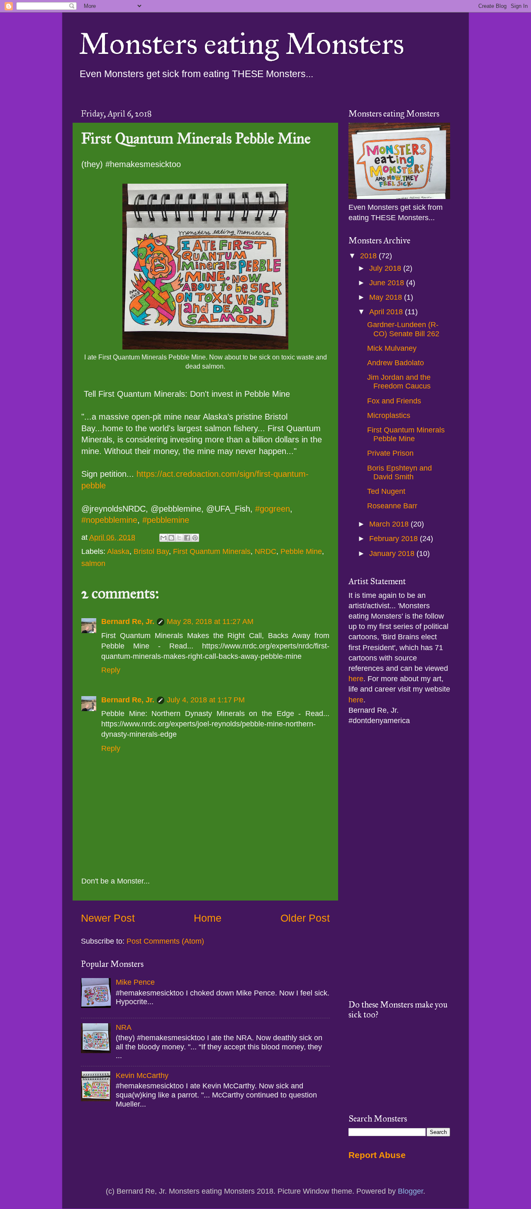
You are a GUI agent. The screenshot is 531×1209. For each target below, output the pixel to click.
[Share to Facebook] (187, 538)
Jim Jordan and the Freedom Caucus (399, 382)
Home (208, 918)
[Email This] (163, 538)
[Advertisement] (399, 862)
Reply (110, 670)
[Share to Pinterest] (195, 538)
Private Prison (390, 453)
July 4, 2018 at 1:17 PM (206, 700)
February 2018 (394, 538)
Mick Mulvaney (392, 348)
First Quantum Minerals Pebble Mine (406, 434)
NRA (124, 1027)
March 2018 (390, 524)
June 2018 (387, 283)
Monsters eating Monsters (241, 44)
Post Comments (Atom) (165, 941)
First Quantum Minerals (212, 551)
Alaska (118, 551)
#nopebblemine (109, 519)
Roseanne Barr (392, 506)
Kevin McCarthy (142, 1075)
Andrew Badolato (395, 363)
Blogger (410, 1191)
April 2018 (387, 312)
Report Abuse (377, 1155)
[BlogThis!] (171, 538)
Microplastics (388, 415)
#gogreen (272, 508)
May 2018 (386, 297)
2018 (369, 256)
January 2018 (393, 553)
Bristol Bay (151, 551)
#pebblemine (165, 519)
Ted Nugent (386, 491)
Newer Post (108, 918)
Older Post (305, 918)
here (355, 679)
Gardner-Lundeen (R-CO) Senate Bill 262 (403, 329)
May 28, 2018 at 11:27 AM (210, 621)
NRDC (265, 551)
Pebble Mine (301, 551)
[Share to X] (179, 538)
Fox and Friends (394, 401)
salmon (93, 563)
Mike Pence (135, 982)
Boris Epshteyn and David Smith (399, 472)
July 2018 (386, 268)
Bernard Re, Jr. (127, 621)
